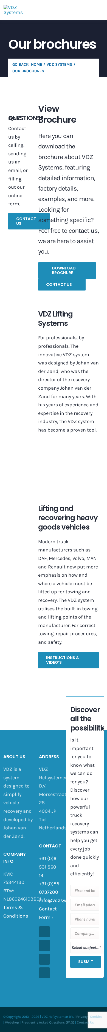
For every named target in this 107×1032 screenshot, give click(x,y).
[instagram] (44, 945)
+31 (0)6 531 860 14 (47, 866)
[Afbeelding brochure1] (68, 449)
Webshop (12, 1022)
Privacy (82, 1017)
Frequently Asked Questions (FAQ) (47, 1022)
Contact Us (85, 1022)
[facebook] (44, 931)
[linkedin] (44, 972)
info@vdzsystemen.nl (63, 900)
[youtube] (44, 959)
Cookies (96, 1017)
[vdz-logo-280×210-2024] (13, 7)
